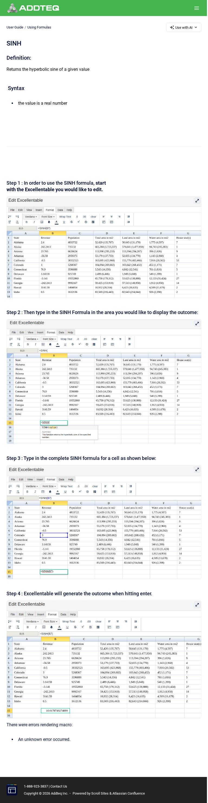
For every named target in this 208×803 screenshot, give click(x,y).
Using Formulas (39, 27)
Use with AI (184, 27)
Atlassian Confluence (128, 793)
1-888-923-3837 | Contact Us (45, 786)
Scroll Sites (100, 793)
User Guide (14, 27)
